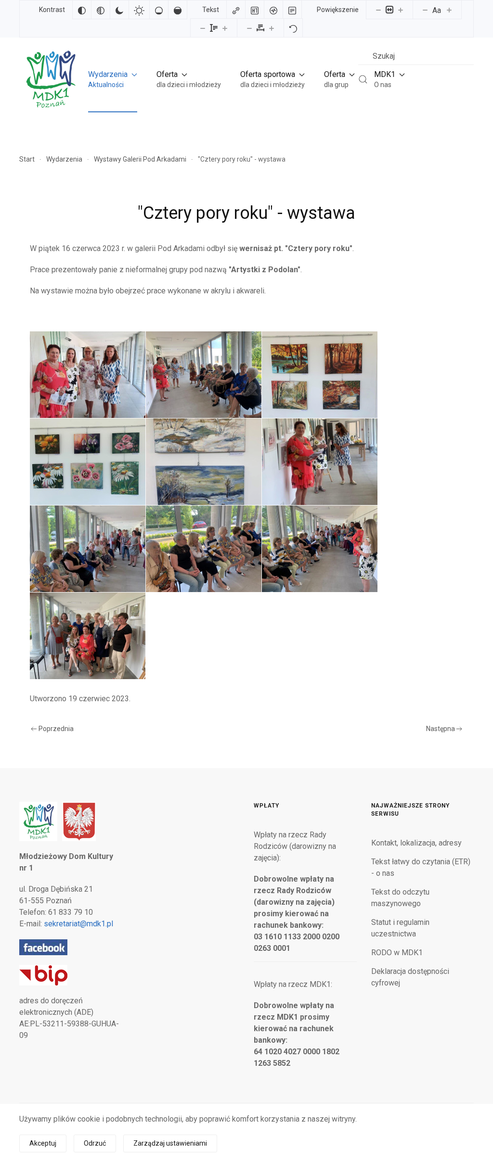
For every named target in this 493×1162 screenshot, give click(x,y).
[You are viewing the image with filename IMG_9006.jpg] (203, 461)
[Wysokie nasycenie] (177, 9)
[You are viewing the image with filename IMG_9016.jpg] (87, 636)
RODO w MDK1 (397, 952)
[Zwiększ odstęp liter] (271, 28)
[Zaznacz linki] (236, 9)
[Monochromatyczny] (100, 9)
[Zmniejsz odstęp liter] (249, 28)
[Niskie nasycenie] (159, 9)
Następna (440, 729)
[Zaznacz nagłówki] (254, 9)
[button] (112, 79)
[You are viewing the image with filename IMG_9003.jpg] (87, 461)
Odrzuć (95, 1143)
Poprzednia (56, 729)
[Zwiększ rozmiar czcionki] (449, 9)
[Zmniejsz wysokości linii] (202, 28)
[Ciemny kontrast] (119, 9)
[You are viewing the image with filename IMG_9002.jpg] (319, 374)
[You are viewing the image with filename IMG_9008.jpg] (319, 461)
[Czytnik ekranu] (273, 9)
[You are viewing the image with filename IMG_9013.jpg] (203, 548)
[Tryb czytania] (292, 9)
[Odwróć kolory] (81, 9)
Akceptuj (42, 1143)
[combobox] (416, 56)
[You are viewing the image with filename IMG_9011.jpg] (87, 548)
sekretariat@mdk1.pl (78, 923)
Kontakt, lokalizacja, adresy (416, 842)
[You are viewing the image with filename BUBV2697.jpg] (87, 374)
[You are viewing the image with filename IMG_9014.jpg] (319, 548)
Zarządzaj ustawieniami (170, 1143)
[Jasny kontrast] (139, 9)
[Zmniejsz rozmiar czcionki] (425, 9)
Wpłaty (266, 805)
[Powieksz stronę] (400, 9)
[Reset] (293, 28)
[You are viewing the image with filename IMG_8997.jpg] (203, 374)
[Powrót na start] (50, 79)
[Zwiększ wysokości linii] (225, 28)
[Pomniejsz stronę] (378, 9)
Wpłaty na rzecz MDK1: (293, 984)
